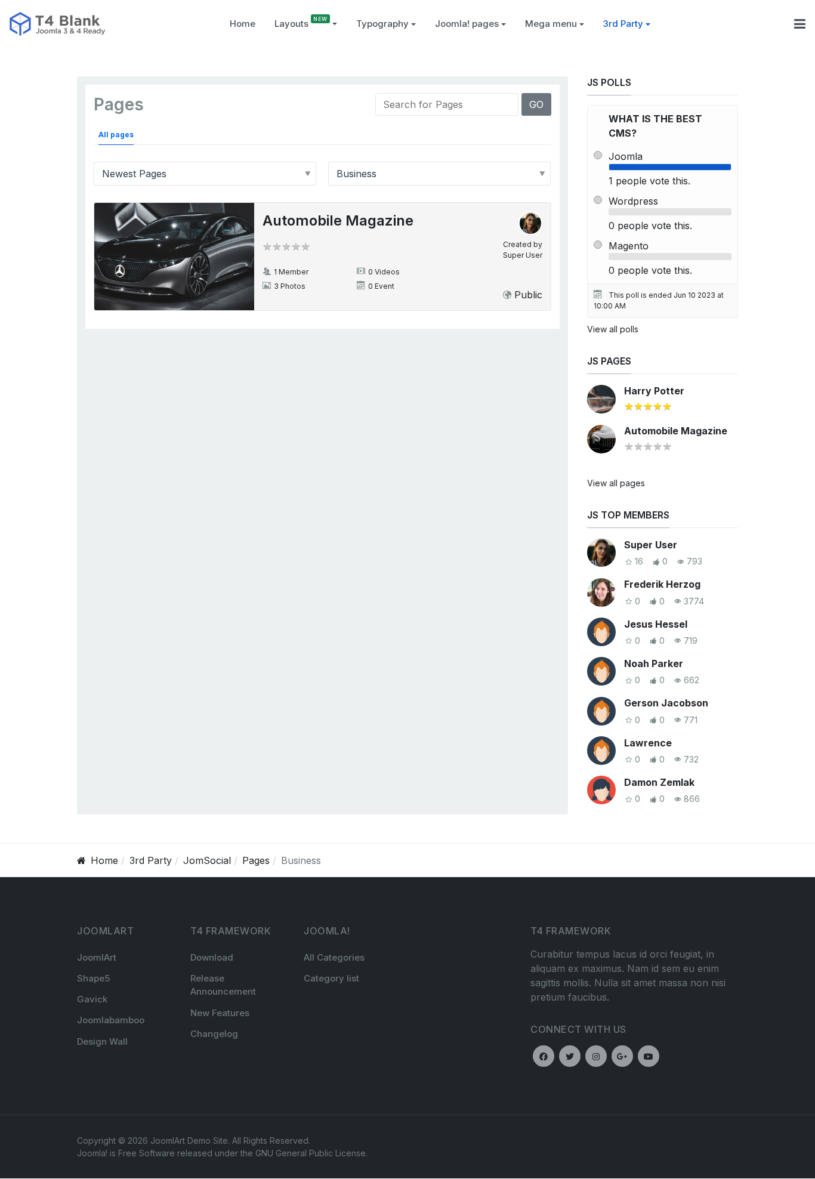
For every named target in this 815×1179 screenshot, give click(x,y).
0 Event (381, 286)
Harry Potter (654, 391)
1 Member (291, 271)
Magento (629, 246)
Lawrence (648, 743)
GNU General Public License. (311, 1153)
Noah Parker (653, 663)
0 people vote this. (650, 226)
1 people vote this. (649, 181)
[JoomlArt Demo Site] (57, 23)
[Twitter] (570, 1056)
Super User (522, 255)
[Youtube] (648, 1056)
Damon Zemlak (659, 782)
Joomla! (92, 1153)
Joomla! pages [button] (467, 23)
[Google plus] (622, 1056)
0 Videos (384, 271)
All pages (116, 134)
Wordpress (633, 201)
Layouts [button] (291, 23)
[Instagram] (596, 1056)
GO (536, 104)
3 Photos (289, 286)
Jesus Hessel (655, 624)
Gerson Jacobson (666, 703)
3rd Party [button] (623, 23)
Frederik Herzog (662, 584)
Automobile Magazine (338, 220)
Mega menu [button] (551, 23)
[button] (386, 24)
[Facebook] (543, 1056)
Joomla (626, 156)
